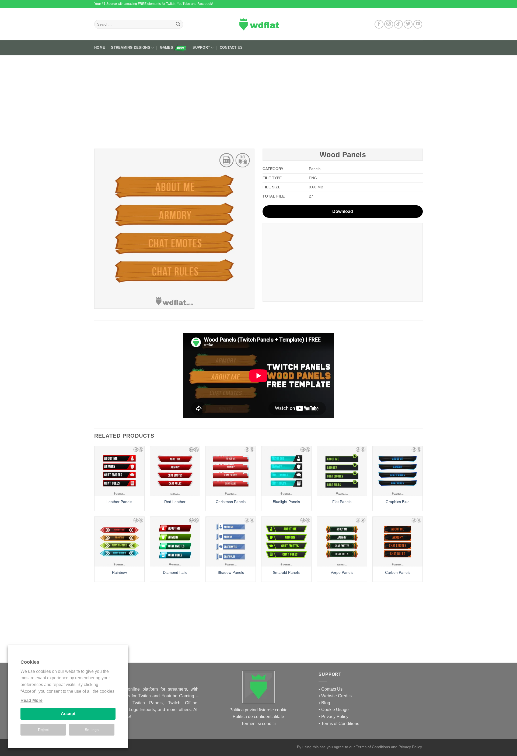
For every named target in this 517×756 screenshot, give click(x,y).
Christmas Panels (231, 502)
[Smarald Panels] (286, 542)
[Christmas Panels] (231, 471)
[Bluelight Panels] (286, 471)
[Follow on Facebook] (379, 24)
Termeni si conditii (258, 723)
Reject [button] (43, 729)
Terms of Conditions (340, 723)
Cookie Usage (335, 709)
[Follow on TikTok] (398, 24)
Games (166, 47)
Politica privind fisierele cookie (258, 710)
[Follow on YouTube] (417, 24)
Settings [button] (92, 729)
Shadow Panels (231, 572)
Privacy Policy (334, 716)
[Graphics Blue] (397, 471)
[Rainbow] (119, 542)
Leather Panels (119, 502)
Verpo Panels (342, 572)
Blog (325, 703)
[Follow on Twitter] (408, 24)
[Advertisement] (258, 100)
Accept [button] (68, 713)
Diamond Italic (175, 572)
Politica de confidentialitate (258, 716)
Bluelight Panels (286, 502)
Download (342, 211)
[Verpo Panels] (342, 542)
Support (201, 47)
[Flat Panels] (342, 471)
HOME (99, 47)
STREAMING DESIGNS (130, 47)
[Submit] (178, 24)
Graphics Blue (398, 502)
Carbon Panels (397, 572)
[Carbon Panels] (397, 542)
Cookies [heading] (29, 662)
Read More (31, 700)
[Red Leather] (175, 471)
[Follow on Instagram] (388, 24)
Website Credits (336, 696)
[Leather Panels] (119, 471)
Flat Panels (341, 502)
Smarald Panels (286, 572)
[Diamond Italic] (175, 542)
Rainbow (119, 572)
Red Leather (175, 502)
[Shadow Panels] (231, 542)
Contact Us (231, 47)
